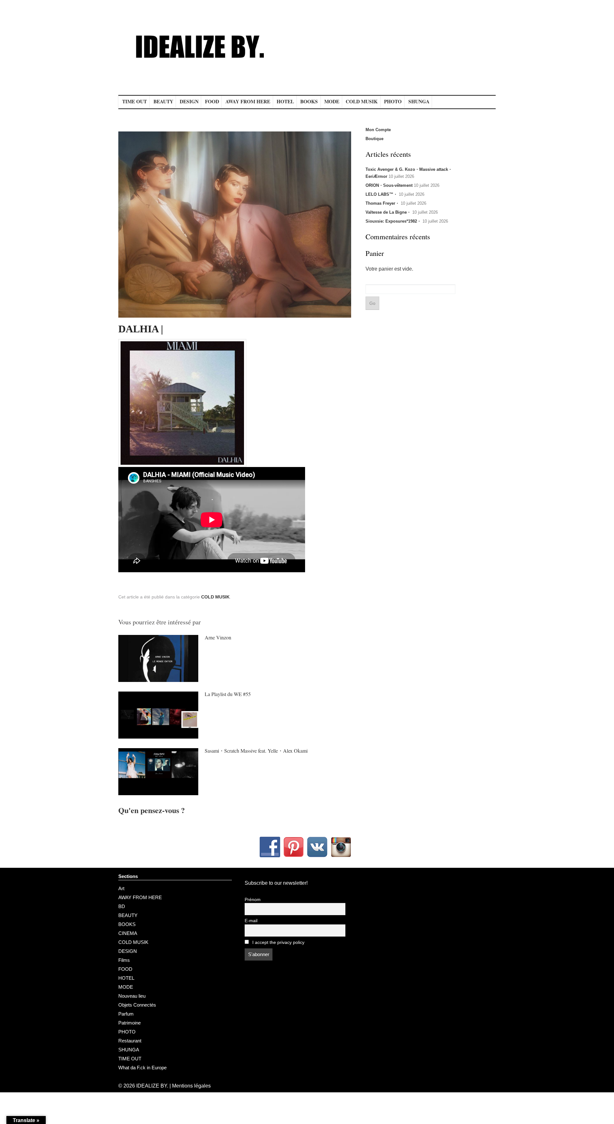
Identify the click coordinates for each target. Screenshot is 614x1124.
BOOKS (309, 101)
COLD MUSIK (362, 101)
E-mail (251, 920)
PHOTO (393, 101)
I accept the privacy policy (277, 942)
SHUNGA (418, 101)
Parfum (126, 1014)
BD (121, 906)
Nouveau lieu (132, 996)
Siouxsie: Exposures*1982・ (393, 221)
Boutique (374, 138)
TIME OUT (134, 101)
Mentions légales (191, 1085)
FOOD (212, 101)
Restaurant (129, 1040)
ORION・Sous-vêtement (389, 185)
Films (124, 960)
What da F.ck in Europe (142, 1067)
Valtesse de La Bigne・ (388, 212)
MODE (331, 101)
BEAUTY (163, 101)
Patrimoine (129, 1022)
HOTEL (285, 101)
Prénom (253, 899)
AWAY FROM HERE (247, 101)
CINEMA (127, 933)
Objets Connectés (137, 1005)
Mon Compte (378, 129)
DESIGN (189, 101)
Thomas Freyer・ (382, 203)
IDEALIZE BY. (152, 1085)
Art (121, 888)
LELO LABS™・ (382, 194)
